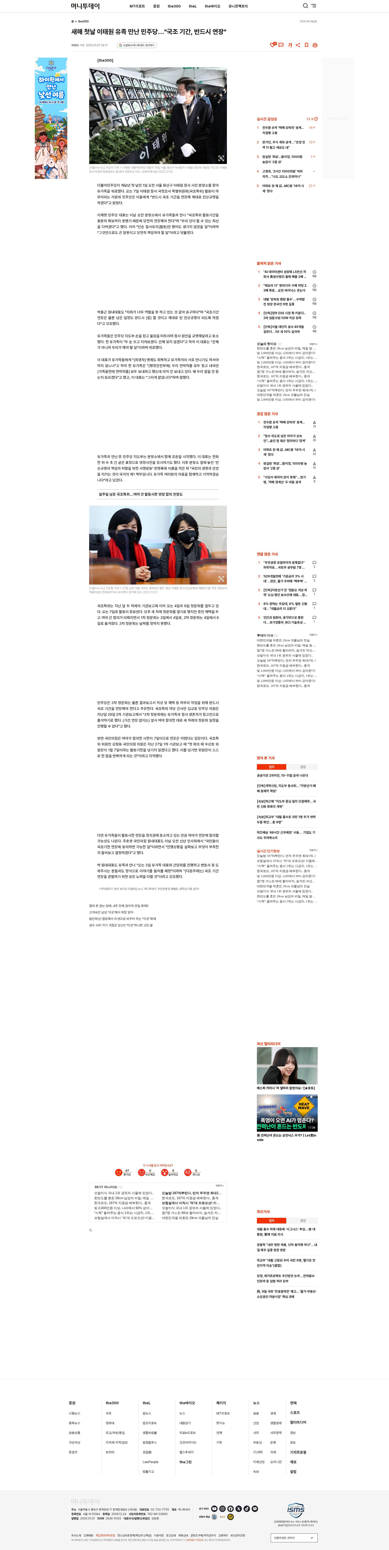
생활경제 (276, 1423)
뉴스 (182, 1413)
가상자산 (74, 1442)
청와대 (110, 1423)
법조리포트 (150, 1423)
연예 (293, 1403)
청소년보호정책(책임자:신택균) (135, 1535)
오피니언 (276, 1462)
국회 (108, 1413)
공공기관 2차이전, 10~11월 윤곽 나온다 (282, 775)
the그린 (186, 1462)
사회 (256, 1433)
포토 (293, 1442)
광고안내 (171, 1535)
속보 (256, 1472)
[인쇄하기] (315, 45)
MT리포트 (137, 6)
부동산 (257, 1442)
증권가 (73, 1452)
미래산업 (259, 1462)
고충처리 (223, 1535)
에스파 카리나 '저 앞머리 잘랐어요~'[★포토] (286, 1088)
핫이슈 (220, 1423)
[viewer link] (221, 158)
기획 (219, 1442)
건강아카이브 (188, 1442)
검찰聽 (147, 1452)
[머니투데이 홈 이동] (85, 1502)
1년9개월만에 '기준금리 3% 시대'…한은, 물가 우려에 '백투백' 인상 (285, 581)
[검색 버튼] (305, 6)
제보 (293, 1462)
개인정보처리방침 (105, 1535)
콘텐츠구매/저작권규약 (203, 1535)
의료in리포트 (188, 1433)
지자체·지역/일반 (117, 1442)
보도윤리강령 (237, 1535)
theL (193, 6)
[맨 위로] (380, 1533)
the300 (174, 6)
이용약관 (159, 1535)
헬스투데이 (187, 1452)
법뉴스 (147, 1413)
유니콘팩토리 (238, 6)
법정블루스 (150, 1442)
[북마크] (306, 45)
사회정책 (276, 1433)
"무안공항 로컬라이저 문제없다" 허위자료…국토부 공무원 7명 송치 (284, 567)
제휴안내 (183, 1535)
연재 (219, 1433)
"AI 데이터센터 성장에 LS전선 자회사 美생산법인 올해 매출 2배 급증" (285, 276)
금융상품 (74, 1433)
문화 (273, 1442)
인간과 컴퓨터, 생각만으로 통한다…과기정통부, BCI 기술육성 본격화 (284, 622)
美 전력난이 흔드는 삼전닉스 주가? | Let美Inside (286, 1137)
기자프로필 (298, 1452)
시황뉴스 (74, 1413)
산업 (256, 1423)
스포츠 (295, 1412)
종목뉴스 (74, 1423)
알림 (293, 1472)
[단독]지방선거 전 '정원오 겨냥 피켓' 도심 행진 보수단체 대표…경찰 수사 (285, 595)
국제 (273, 1452)
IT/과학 (258, 1452)
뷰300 (110, 1452)
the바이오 (212, 6)
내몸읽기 (185, 1423)
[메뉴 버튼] (314, 6)
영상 (293, 1433)
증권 (156, 6)
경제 (273, 1413)
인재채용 (88, 1535)
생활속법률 (150, 1433)
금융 (256, 1413)
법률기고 (148, 1472)
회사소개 (76, 1535)
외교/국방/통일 (115, 1433)
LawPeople (150, 1462)
